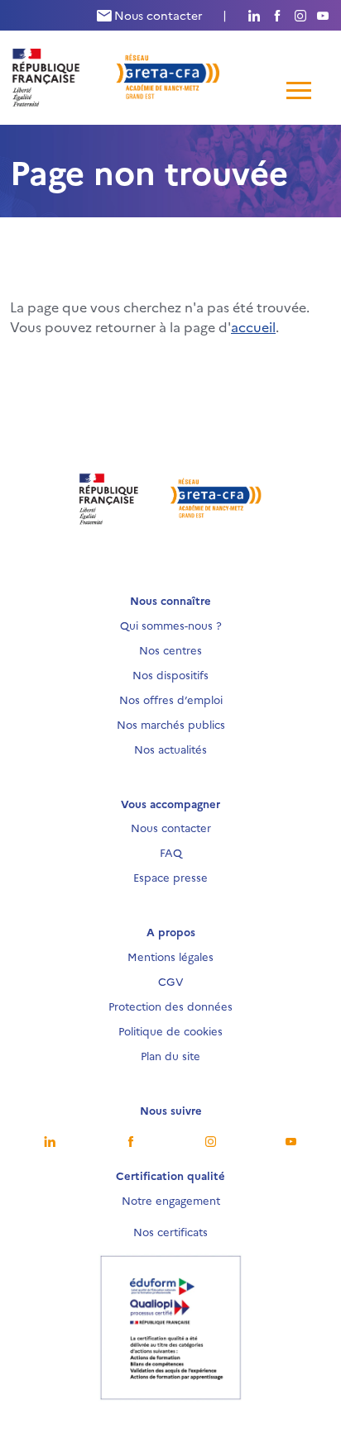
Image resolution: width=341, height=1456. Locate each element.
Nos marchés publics (171, 723)
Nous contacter (157, 15)
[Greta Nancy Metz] (116, 75)
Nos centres (170, 649)
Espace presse (170, 876)
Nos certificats (170, 1231)
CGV (171, 980)
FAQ (171, 852)
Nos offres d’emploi (171, 699)
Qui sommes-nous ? (171, 624)
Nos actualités (170, 748)
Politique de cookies (170, 1030)
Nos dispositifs (170, 674)
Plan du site (170, 1055)
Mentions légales (170, 956)
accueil (253, 326)
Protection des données (170, 1005)
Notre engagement (171, 1199)
